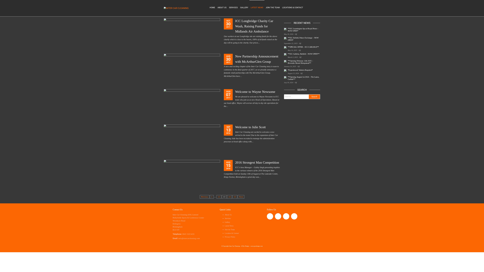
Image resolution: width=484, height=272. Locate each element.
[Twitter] (278, 216)
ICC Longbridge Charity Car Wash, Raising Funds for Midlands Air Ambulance (254, 26)
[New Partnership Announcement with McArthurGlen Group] (192, 69)
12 (219, 197)
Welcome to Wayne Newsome (255, 92)
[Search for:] (302, 96)
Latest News (257, 7)
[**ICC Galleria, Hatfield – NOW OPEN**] (285, 54)
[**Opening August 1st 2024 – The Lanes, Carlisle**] (285, 77)
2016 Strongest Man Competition (257, 162)
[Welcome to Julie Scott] (192, 140)
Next (241, 197)
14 (230, 197)
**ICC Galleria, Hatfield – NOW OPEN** (304, 54)
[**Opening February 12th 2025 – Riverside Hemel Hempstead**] (285, 61)
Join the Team (273, 7)
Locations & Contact (292, 7)
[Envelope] (294, 216)
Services (233, 7)
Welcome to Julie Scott (250, 127)
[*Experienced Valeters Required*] (285, 70)
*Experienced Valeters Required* (300, 70)
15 (235, 197)
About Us (222, 7)
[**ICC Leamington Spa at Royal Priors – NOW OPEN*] (285, 29)
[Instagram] (286, 216)
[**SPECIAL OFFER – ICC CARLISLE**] (285, 47)
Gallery (244, 7)
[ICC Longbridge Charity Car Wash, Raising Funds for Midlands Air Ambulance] (192, 34)
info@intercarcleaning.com (189, 238)
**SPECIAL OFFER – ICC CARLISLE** (303, 47)
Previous (204, 197)
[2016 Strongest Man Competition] (192, 176)
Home (212, 7)
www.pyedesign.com (257, 246)
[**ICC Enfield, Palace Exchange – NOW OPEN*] (285, 38)
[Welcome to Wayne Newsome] (192, 105)
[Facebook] (270, 216)
